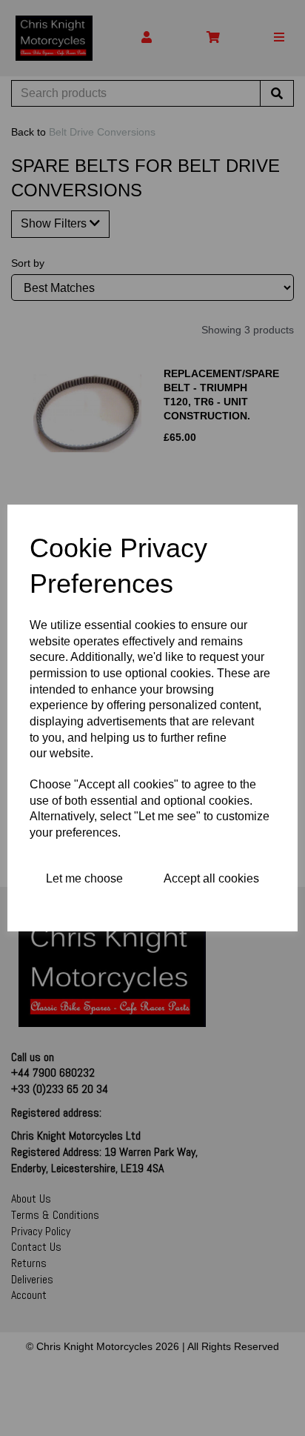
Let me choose (84, 878)
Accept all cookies (211, 878)
